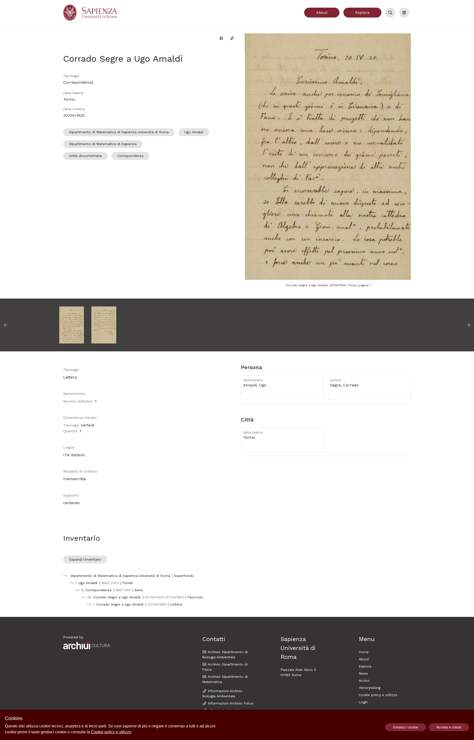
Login (363, 702)
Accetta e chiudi (448, 727)
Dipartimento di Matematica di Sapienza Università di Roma (119, 132)
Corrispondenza (130, 156)
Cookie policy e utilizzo (378, 695)
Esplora (362, 12)
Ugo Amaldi (193, 132)
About (322, 12)
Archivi (364, 681)
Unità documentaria (85, 156)
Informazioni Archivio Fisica (230, 703)
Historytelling (369, 688)
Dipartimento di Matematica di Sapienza (103, 144)
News (363, 673)
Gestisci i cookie (405, 727)
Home (364, 652)
